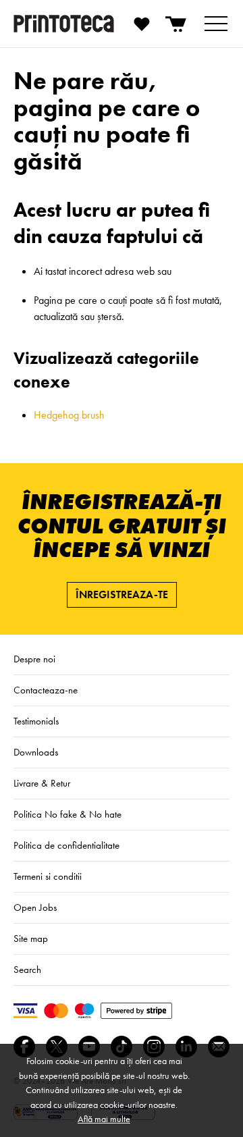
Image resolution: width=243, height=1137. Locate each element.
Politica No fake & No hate (68, 814)
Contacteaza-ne (46, 690)
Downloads (36, 752)
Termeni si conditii (48, 876)
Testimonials (36, 721)
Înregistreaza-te (122, 594)
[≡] (216, 23)
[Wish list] (141, 23)
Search (27, 969)
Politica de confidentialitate (66, 845)
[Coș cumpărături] (176, 23)
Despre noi (34, 659)
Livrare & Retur (42, 783)
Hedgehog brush (69, 415)
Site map (31, 938)
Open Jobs (35, 907)
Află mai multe (104, 1119)
